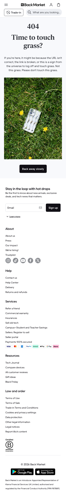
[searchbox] (47, 12)
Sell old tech (11, 322)
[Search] (29, 12)
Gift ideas (10, 377)
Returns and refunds (16, 292)
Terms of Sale (12, 402)
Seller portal (11, 337)
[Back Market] (33, 4)
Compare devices (15, 367)
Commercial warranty (16, 313)
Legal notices (12, 426)
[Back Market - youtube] (23, 260)
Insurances (11, 318)
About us (10, 235)
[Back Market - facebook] (30, 260)
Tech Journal (12, 362)
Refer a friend (12, 308)
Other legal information (17, 422)
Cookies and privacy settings (20, 412)
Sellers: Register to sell (17, 332)
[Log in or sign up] (51, 4)
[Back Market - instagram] (8, 260)
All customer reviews (16, 372)
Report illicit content (16, 431)
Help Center (11, 282)
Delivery (9, 287)
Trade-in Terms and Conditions (21, 407)
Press (8, 240)
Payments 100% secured (18, 341)
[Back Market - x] (38, 260)
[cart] (58, 4)
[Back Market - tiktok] (15, 260)
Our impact (11, 245)
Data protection (13, 417)
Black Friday (11, 381)
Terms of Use (12, 398)
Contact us (11, 277)
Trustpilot (10, 254)
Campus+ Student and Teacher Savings (26, 327)
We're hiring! (11, 250)
